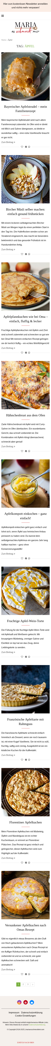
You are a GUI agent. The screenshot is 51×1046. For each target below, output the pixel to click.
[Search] (48, 16)
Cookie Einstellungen (25, 1016)
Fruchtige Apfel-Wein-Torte (25, 621)
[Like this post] (22, 147)
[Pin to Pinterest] (26, 147)
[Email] (32, 1002)
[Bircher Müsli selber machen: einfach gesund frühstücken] (25, 179)
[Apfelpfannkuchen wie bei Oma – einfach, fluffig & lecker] (25, 286)
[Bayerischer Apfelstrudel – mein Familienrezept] (25, 76)
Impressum (14, 1012)
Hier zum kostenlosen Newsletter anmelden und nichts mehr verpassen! (25, 6)
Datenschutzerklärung (31, 1012)
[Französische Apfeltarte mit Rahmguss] (25, 689)
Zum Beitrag (7, 142)
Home (3, 40)
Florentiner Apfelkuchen (25, 822)
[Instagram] (19, 1002)
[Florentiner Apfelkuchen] (25, 792)
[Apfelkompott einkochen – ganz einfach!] (25, 483)
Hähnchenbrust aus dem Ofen (25, 415)
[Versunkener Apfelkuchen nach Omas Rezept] (25, 895)
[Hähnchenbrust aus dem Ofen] (25, 385)
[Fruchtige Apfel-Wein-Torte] (25, 591)
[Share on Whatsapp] (29, 147)
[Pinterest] (25, 1002)
